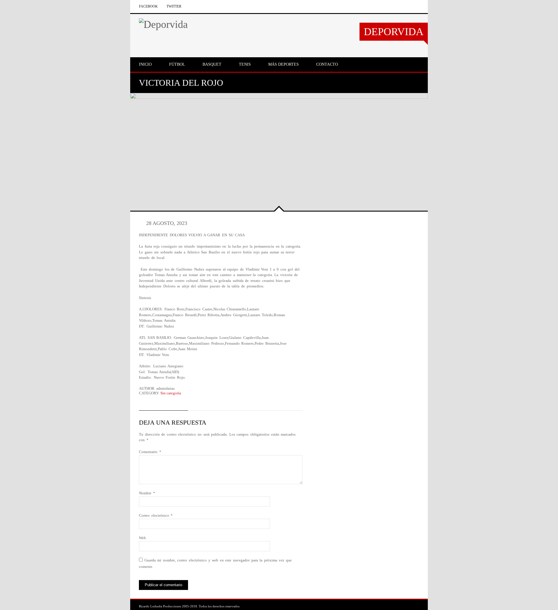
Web (142, 538)
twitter (174, 6)
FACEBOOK (148, 6)
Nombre (147, 493)
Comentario (150, 452)
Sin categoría (170, 393)
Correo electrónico (156, 515)
